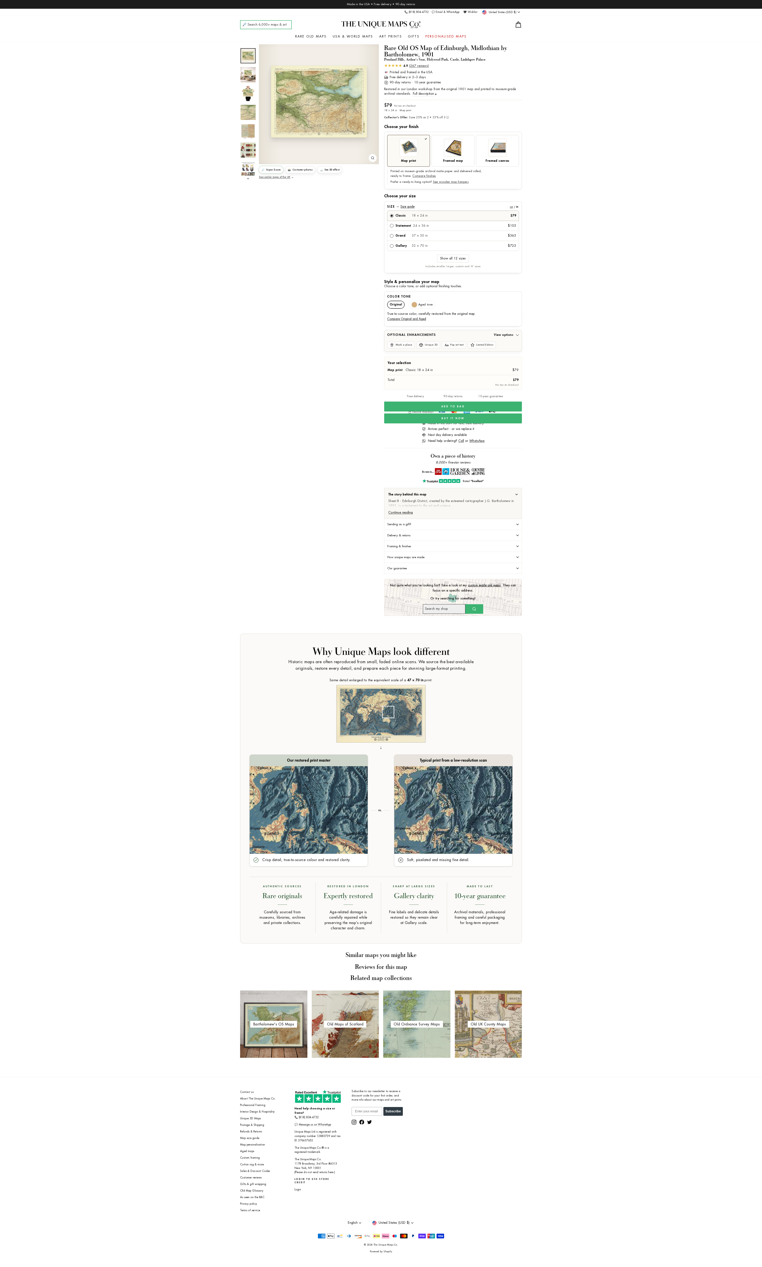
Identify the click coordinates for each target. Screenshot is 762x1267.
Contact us (247, 1092)
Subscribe (393, 1111)
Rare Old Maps (311, 36)
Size (452, 206)
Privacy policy (248, 1203)
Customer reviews (251, 1177)
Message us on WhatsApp (315, 1124)
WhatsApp (477, 440)
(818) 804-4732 (309, 1117)
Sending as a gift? (399, 524)
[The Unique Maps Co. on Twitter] (369, 1122)
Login (297, 1189)
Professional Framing (252, 1105)
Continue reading (400, 512)
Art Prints (390, 36)
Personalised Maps (446, 36)
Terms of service (250, 1210)
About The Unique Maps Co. (257, 1098)
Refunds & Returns (251, 1131)
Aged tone (425, 304)
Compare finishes (424, 175)
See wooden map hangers (451, 181)
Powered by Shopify (381, 1251)
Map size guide (249, 1138)
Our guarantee (397, 568)
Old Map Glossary (251, 1190)
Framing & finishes (399, 546)
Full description (423, 93)
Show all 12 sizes (453, 258)
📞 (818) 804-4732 (416, 12)
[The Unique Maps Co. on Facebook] (361, 1122)
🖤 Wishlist (470, 12)
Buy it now (453, 418)
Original (396, 304)
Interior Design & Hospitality (257, 1111)
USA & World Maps (353, 36)
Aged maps (247, 1151)
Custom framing (250, 1157)
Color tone (399, 296)
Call (461, 440)
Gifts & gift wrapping (253, 1184)
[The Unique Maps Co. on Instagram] (354, 1122)
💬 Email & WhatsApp (446, 12)
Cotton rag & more (252, 1164)
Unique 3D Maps (250, 1118)
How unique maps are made (405, 557)
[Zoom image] (372, 158)
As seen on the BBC (252, 1197)
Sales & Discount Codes (255, 1171)
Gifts (413, 36)
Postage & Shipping (252, 1125)
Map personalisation (252, 1144)
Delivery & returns (399, 535)
